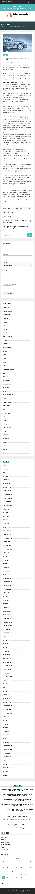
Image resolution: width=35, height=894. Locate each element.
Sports (5, 431)
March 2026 (6, 483)
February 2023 (7, 615)
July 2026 (5, 469)
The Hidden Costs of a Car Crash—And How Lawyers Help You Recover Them (17, 810)
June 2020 (6, 724)
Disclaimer (12, 822)
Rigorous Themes (13, 890)
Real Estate (6, 413)
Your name (5, 247)
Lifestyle (6, 377)
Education (6, 333)
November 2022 (7, 626)
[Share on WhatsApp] (21, 208)
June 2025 (6, 516)
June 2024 (6, 560)
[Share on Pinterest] (25, 208)
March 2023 (6, 611)
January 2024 (7, 578)
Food (4, 355)
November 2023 (7, 585)
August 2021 (6, 680)
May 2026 (5, 476)
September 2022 (7, 633)
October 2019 (7, 753)
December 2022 (7, 622)
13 (16, 871)
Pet (4, 409)
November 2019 (7, 749)
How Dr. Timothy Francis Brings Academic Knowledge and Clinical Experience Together (17, 790)
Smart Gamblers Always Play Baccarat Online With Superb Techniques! (15, 221)
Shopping (5, 420)
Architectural (7, 311)
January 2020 (7, 742)
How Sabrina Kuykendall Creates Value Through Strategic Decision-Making (17, 800)
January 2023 (7, 618)
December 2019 (7, 746)
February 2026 (7, 487)
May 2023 (5, 604)
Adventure (6, 307)
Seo (4, 417)
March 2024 (6, 571)
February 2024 (7, 574)
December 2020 (7, 706)
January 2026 (7, 491)
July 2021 (5, 684)
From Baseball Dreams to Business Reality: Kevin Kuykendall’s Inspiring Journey (17, 795)
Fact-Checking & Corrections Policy (16, 825)
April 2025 (6, 523)
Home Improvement (9, 369)
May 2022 (5, 647)
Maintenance (7, 384)
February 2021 (7, 702)
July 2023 (5, 596)
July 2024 (5, 556)
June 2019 (6, 768)
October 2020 (7, 709)
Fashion (5, 344)
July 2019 (5, 764)
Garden (5, 362)
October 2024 (7, 545)
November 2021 (7, 669)
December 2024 (7, 538)
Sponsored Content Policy (17, 828)
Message (5, 270)
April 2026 (6, 480)
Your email (5, 254)
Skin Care (5, 424)
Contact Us (30, 2)
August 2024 (6, 553)
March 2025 (6, 527)
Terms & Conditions (25, 819)
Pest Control (7, 406)
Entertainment (7, 336)
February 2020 (7, 738)
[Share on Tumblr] (4, 212)
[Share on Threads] (8, 212)
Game (4, 358)
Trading (5, 446)
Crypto (5, 329)
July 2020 (5, 720)
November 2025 (7, 498)
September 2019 (7, 757)
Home (19, 816)
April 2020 (6, 731)
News (5, 55)
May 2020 (5, 728)
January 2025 (7, 534)
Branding (5, 318)
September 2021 (7, 676)
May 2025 (5, 520)
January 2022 (7, 662)
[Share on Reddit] (29, 208)
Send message (8, 293)
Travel (5, 449)
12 (12, 871)
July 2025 (5, 512)
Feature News (7, 347)
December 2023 (7, 582)
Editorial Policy (20, 822)
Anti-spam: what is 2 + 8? (9, 284)
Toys (4, 442)
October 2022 (7, 629)
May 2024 (5, 564)
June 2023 (6, 600)
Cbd (4, 325)
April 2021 (6, 695)
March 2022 (6, 655)
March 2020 (6, 735)
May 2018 (5, 775)
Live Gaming (6, 380)
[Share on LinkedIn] (17, 208)
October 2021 (7, 673)
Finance (5, 351)
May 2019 (5, 771)
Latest (14, 816)
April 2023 (6, 607)
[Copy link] (12, 212)
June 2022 (6, 644)
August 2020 (6, 717)
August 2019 (6, 760)
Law (4, 373)
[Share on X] (13, 208)
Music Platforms (8, 395)
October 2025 (7, 502)
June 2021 (6, 687)
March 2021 (6, 698)
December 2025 (7, 494)
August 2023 (6, 593)
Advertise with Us (14, 819)
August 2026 (6, 465)
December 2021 (7, 666)
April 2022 (6, 651)
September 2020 (7, 713)
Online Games (7, 402)
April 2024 (6, 567)
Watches (5, 453)
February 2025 (7, 531)
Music (4, 391)
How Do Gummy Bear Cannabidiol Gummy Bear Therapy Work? (17, 227)
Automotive (6, 315)
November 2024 (7, 542)
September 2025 (7, 505)
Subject (5, 262)
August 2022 (6, 636)
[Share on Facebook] (9, 208)
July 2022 (5, 640)
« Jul (2, 884)
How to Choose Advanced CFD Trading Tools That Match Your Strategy (17, 8)
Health (5, 366)
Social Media (7, 428)
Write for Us (5, 819)
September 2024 (7, 549)
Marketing (6, 387)
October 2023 (7, 589)
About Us (25, 816)
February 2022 (7, 658)
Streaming (6, 435)
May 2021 (5, 691)
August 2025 (6, 509)
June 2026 (6, 472)
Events (5, 340)
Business (5, 322)
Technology (6, 438)
